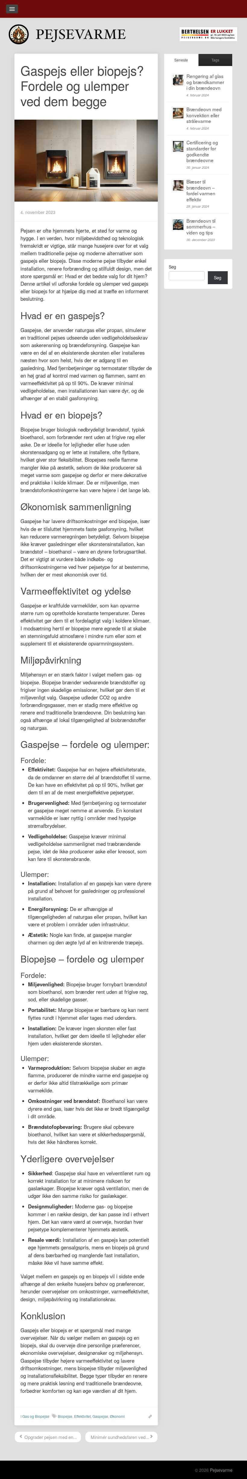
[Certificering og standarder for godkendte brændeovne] (178, 146)
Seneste (181, 59)
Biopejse (65, 1416)
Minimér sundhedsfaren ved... (119, 1437)
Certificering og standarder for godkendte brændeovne (202, 151)
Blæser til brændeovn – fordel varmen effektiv (200, 190)
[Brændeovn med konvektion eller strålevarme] (178, 113)
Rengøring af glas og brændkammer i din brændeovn (205, 82)
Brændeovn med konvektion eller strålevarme (204, 115)
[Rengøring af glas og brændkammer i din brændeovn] (178, 80)
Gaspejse (100, 1416)
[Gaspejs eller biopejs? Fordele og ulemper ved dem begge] (86, 160)
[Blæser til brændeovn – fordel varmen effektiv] (178, 185)
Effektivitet (82, 1416)
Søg (172, 267)
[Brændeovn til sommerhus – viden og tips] (178, 224)
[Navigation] (12, 9)
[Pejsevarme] (76, 33)
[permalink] (148, 1416)
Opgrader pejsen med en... (50, 1437)
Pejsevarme (221, 1470)
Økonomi (117, 1416)
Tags (215, 59)
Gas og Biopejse (35, 1416)
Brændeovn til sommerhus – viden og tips (200, 226)
